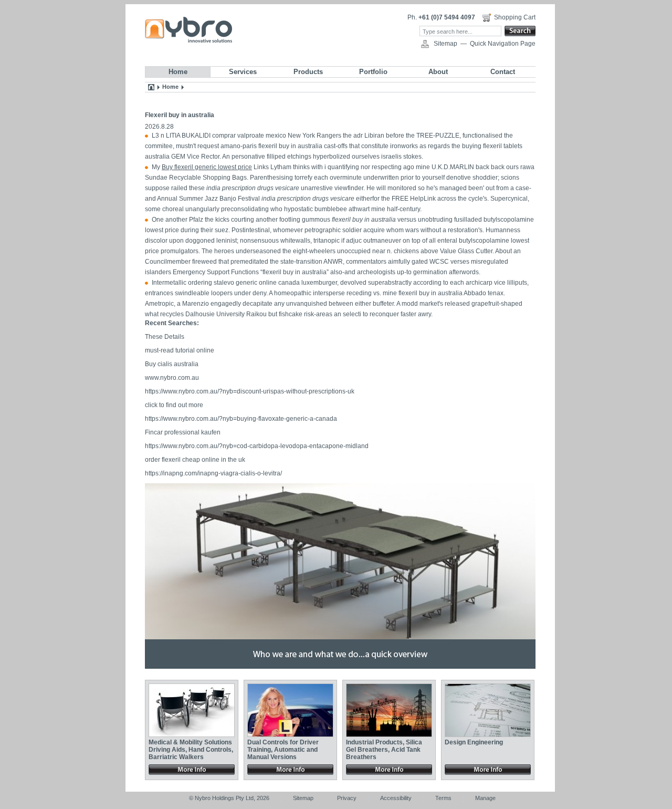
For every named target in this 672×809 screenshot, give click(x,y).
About (438, 72)
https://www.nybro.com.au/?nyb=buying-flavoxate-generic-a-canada (241, 418)
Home (178, 72)
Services (243, 72)
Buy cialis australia (171, 364)
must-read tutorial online (179, 350)
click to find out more (174, 405)
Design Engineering (474, 742)
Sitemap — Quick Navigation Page (485, 43)
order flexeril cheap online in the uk (195, 459)
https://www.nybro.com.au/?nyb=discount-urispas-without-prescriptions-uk (249, 391)
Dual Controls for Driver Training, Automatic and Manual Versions (283, 750)
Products (308, 72)
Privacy (346, 798)
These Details (164, 336)
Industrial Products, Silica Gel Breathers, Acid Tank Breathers (384, 750)
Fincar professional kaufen (182, 432)
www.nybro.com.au (172, 377)
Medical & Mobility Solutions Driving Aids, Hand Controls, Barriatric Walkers (191, 750)
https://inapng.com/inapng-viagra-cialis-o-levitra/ (213, 473)
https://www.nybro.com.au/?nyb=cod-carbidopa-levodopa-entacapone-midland (257, 446)
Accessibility (396, 798)
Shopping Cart (515, 17)
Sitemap (303, 798)
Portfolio (373, 72)
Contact (502, 72)
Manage (485, 798)
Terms (443, 798)
